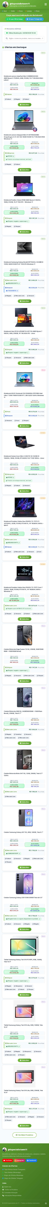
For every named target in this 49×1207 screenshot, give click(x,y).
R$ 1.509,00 (33, 729)
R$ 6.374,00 (33, 411)
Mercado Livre (11, 280)
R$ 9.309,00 (32, 539)
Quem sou (7, 1187)
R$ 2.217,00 (33, 1109)
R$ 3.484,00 (32, 280)
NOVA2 (10, 477)
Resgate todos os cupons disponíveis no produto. (23, 919)
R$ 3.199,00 (33, 94)
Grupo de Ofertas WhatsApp (13, 1175)
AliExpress (10, 153)
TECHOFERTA (12, 290)
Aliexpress (10, 474)
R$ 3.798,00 (32, 916)
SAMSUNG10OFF (13, 853)
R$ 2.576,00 (33, 978)
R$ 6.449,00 (32, 416)
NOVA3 (10, 156)
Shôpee (9, 667)
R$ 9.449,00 (32, 547)
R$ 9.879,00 (32, 605)
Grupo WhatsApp (16, 19)
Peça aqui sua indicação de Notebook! (24, 15)
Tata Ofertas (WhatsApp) (12, 1172)
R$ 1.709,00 (33, 850)
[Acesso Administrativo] (46, 1203)
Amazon (9, 287)
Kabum (9, 94)
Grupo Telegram (35, 19)
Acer (39, 551)
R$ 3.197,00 (33, 218)
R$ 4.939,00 (32, 474)
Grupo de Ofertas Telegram (13, 1178)
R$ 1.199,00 (33, 792)
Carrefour (18, 734)
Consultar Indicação (11, 1192)
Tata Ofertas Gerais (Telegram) (14, 1169)
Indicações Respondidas (13, 1195)
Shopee (9, 218)
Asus (8, 411)
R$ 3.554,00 (33, 287)
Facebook (32, 1160)
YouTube (9, 1160)
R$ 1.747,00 (33, 667)
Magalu (17, 99)
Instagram (20, 1160)
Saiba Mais (25, 104)
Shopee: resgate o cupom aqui (17, 221)
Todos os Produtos (11, 1189)
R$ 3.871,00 (33, 153)
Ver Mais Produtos (25, 1135)
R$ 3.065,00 (33, 349)
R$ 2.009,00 (32, 1043)
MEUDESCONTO (13, 283)
